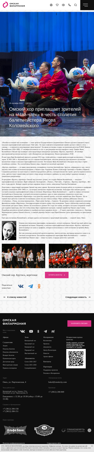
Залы (27, 337)
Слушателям (7, 342)
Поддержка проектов (50, 370)
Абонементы (30, 358)
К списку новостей (16, 297)
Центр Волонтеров (49, 350)
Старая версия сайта (54, 443)
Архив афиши (48, 356)
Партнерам (47, 367)
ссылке (79, 347)
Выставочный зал (31, 353)
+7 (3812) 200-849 (56, 392)
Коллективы (47, 340)
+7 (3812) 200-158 (10, 409)
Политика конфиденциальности (14, 443)
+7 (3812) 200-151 (10, 411)
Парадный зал (29, 350)
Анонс (28, 103)
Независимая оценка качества (74, 338)
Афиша (5, 337)
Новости (46, 353)
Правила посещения (10, 368)
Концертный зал (30, 340)
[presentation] (8, 256)
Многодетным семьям (10, 365)
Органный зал (29, 344)
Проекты (46, 344)
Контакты (47, 362)
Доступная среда (8, 362)
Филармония (48, 337)
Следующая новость (76, 297)
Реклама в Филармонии (51, 373)
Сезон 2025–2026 (30, 365)
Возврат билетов (8, 355)
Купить (55, 275)
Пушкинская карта (9, 358)
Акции (5, 346)
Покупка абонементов (10, 352)
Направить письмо (79, 323)
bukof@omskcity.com (57, 382)
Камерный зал (29, 347)
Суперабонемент (30, 368)
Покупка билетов (9, 349)
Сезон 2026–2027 (30, 362)
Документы (47, 347)
